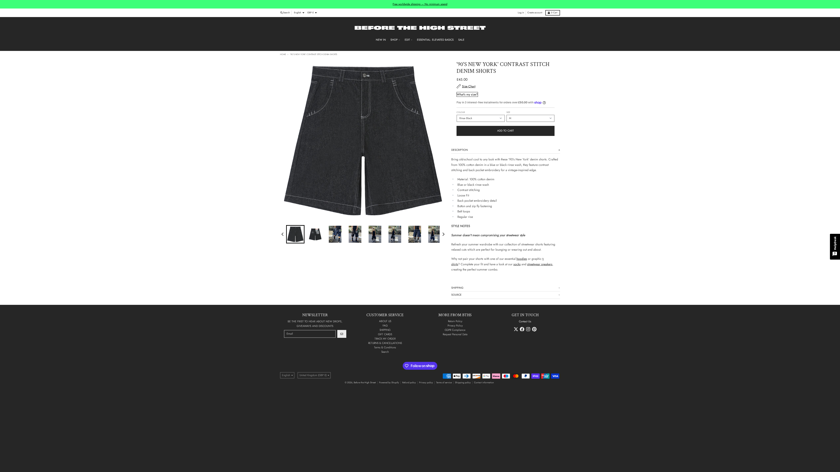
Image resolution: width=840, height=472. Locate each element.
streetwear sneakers (539, 264)
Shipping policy (463, 382)
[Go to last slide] (282, 234)
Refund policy (409, 382)
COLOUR (461, 112)
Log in (521, 12)
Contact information (484, 382)
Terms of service (444, 382)
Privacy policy (426, 382)
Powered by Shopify (389, 382)
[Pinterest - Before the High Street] (534, 329)
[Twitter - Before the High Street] (516, 329)
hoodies (521, 259)
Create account (534, 12)
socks (517, 264)
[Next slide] (443, 234)
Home (283, 54)
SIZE (508, 112)
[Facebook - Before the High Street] (522, 329)
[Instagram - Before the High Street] (528, 329)
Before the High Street (365, 382)
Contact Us (525, 321)
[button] (295, 234)
